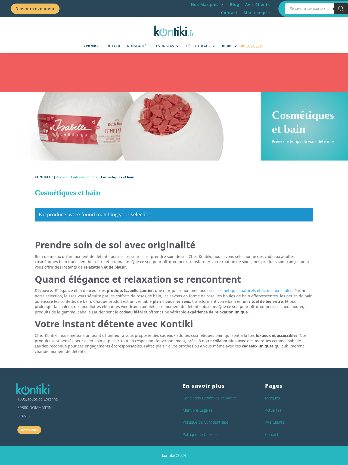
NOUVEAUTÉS (137, 46)
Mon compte (257, 13)
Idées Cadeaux (197, 46)
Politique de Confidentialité (205, 422)
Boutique (112, 46)
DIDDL (227, 46)
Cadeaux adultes (84, 177)
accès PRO (29, 429)
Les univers (164, 46)
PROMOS (90, 46)
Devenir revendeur (35, 8)
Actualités (273, 410)
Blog (234, 5)
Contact (229, 13)
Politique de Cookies (200, 434)
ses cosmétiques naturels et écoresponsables (250, 290)
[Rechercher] (341, 8)
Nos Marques (205, 5)
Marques (272, 398)
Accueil (61, 177)
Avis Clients (257, 5)
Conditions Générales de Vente (209, 398)
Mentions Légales (198, 410)
